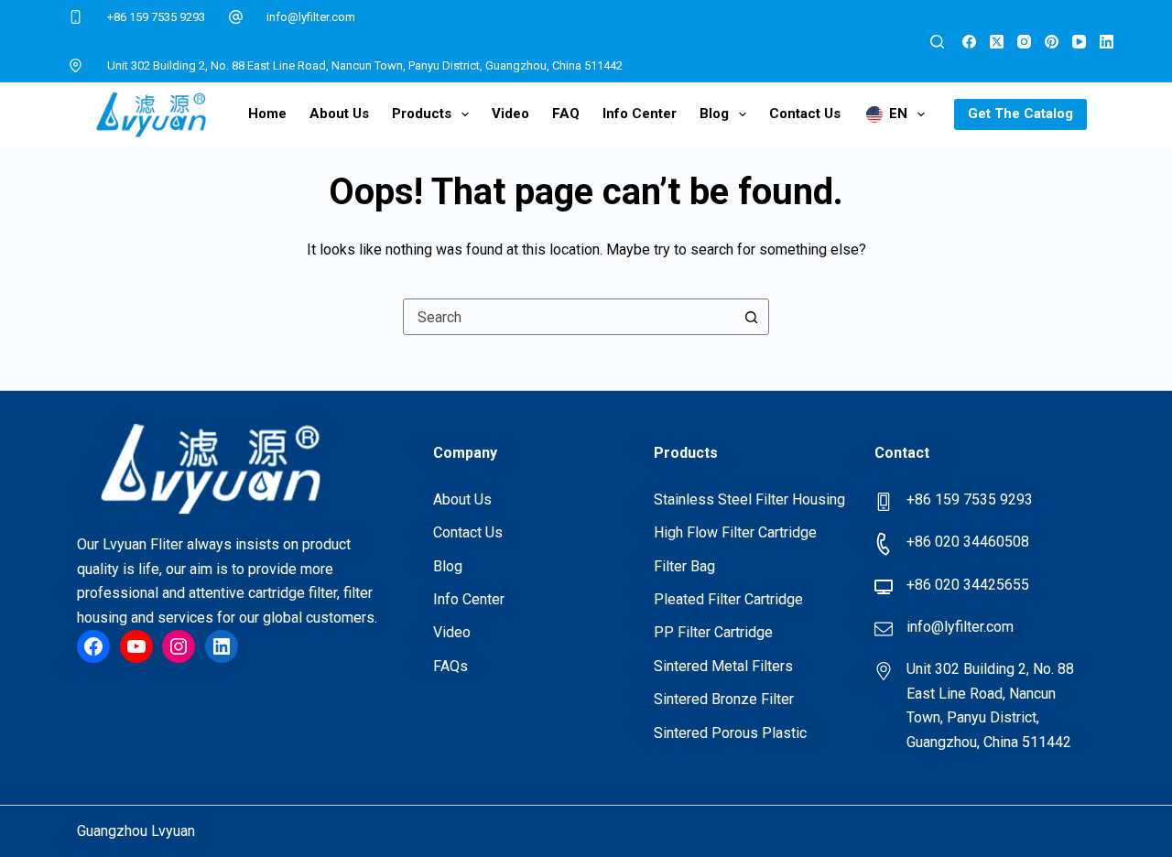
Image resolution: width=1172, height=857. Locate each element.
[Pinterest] (1051, 42)
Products (421, 113)
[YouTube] (1079, 42)
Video (510, 113)
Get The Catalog (1020, 113)
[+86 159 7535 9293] (76, 17)
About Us (339, 113)
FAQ (566, 113)
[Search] (937, 42)
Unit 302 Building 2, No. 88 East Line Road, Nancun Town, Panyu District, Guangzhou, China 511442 (365, 65)
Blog (714, 113)
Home (267, 113)
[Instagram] (1024, 42)
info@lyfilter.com (310, 17)
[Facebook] (969, 42)
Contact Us (805, 113)
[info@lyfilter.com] (236, 17)
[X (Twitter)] (997, 42)
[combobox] (568, 316)
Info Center (639, 113)
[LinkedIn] (1106, 42)
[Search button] (750, 316)
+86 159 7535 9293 (156, 17)
